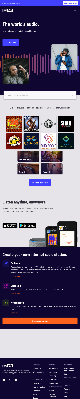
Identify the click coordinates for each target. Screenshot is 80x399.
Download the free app (70, 3)
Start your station (40, 321)
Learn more (15, 276)
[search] (73, 95)
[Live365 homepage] (7, 11)
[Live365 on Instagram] (15, 380)
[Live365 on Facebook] (4, 380)
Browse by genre (40, 182)
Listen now (11, 42)
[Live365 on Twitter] (9, 380)
